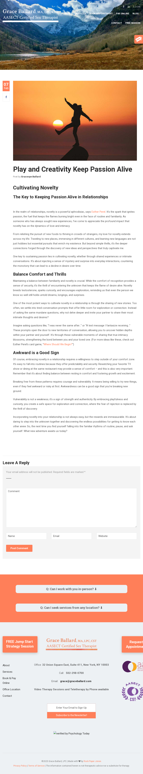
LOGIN (136, 6)
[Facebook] (6, 97)
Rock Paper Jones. (93, 761)
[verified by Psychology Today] (71, 733)
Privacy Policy (20, 766)
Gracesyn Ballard (31, 176)
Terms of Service (36, 766)
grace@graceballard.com (75, 681)
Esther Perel (98, 211)
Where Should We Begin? (58, 344)
